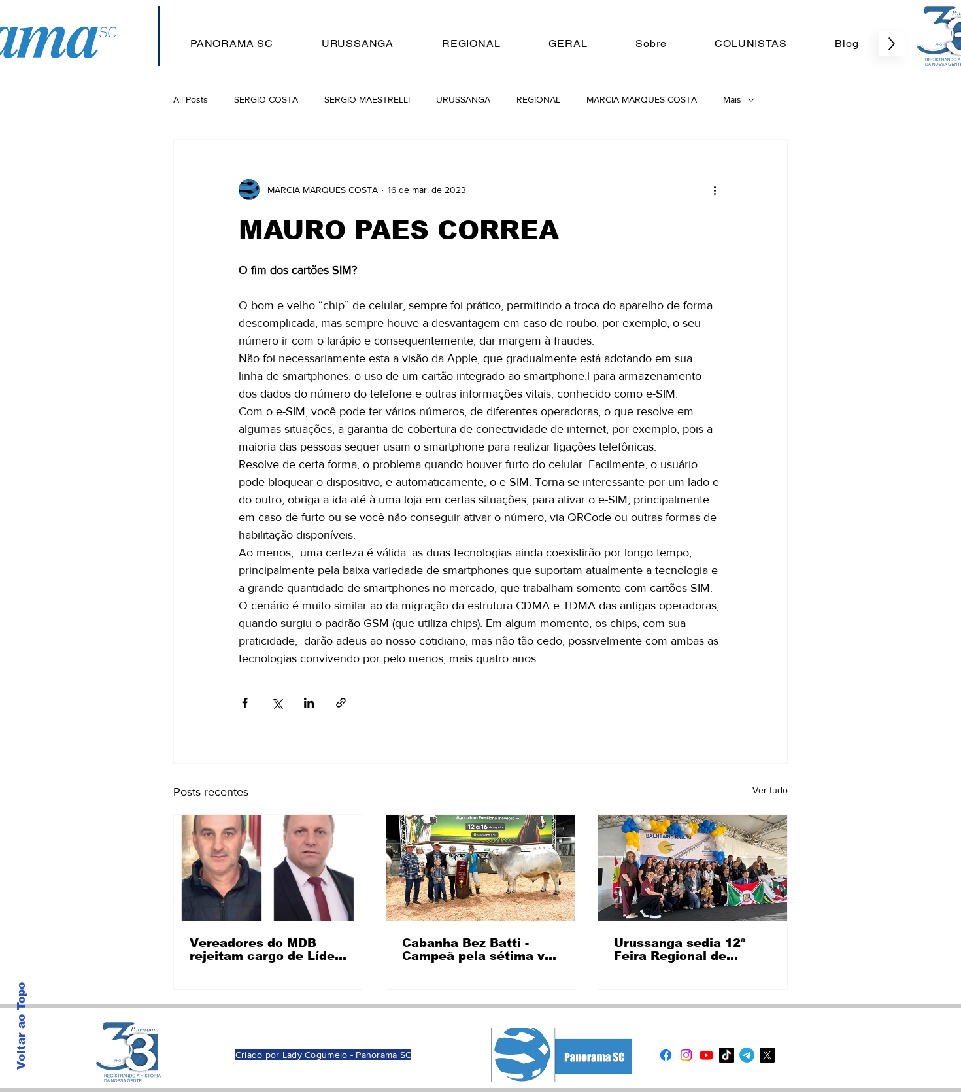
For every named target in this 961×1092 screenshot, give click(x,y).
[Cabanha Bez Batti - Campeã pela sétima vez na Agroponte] (480, 868)
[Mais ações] (714, 189)
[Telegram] (746, 1055)
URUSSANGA (463, 99)
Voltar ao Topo (21, 1026)
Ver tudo (770, 790)
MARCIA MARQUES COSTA (641, 99)
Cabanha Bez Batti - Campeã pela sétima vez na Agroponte (480, 949)
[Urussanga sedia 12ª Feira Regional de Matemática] (692, 868)
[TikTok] (726, 1055)
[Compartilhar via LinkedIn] (309, 702)
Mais (732, 99)
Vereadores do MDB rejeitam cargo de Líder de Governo (265, 949)
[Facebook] (665, 1055)
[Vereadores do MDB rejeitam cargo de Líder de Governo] (268, 868)
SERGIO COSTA (266, 99)
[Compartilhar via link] (341, 702)
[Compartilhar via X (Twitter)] (277, 702)
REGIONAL (538, 99)
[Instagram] (686, 1055)
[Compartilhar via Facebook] (245, 702)
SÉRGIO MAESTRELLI (367, 99)
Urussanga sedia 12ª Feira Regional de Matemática (679, 949)
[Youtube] (706, 1055)
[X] (767, 1055)
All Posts (190, 99)
